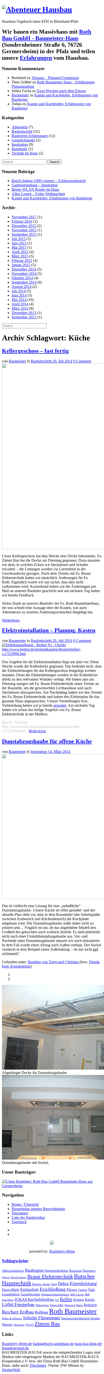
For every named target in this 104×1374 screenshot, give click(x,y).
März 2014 (20, 308)
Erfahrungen (36, 58)
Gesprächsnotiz (23, 140)
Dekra (63, 1283)
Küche (90, 1299)
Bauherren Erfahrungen (30, 136)
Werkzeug (19, 1324)
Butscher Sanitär (41, 1284)
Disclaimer (20, 1213)
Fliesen (72, 1289)
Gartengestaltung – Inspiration (35, 185)
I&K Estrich (77, 1294)
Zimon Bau (47, 1324)
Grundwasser (30, 1294)
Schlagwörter (15, 1260)
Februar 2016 (22, 221)
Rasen (79, 1305)
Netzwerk (70, 1305)
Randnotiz (19, 149)
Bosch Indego (18, 1277)
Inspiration (20, 144)
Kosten (78, 1299)
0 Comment (82, 361)
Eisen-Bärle (10, 1289)
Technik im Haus (25, 153)
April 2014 (20, 304)
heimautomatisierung (55, 1294)
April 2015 (20, 252)
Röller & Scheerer (12, 1318)
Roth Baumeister (73, 1311)
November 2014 (24, 274)
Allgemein (20, 127)
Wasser (7, 1324)
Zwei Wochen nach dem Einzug (61, 91)
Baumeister (20, 95)
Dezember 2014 (24, 269)
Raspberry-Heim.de (17, 1344)
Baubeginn (34, 1270)
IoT (57, 1300)
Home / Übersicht (25, 1204)
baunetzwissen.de (15, 1348)
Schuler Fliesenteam (41, 1317)
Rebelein (90, 1305)
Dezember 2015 (24, 226)
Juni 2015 (19, 243)
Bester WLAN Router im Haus (35, 189)
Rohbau (41, 1312)
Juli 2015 (19, 239)
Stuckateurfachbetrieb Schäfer (80, 1318)
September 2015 (24, 234)
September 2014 (24, 282)
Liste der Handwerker (28, 1217)
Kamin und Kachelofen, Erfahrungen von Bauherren (52, 198)
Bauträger (89, 1270)
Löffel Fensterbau (18, 1304)
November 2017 (24, 217)
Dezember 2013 (24, 313)
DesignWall (11, 1370)
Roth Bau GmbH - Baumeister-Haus (46, 35)
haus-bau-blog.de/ (88, 1344)
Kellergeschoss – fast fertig (35, 351)
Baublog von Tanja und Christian (54, 962)
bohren (6, 1277)
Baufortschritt (22, 131)
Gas (91, 1289)
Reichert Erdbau (18, 1312)
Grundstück (11, 1294)
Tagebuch (19, 1222)
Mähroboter (42, 1305)
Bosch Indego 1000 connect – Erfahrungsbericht (49, 181)
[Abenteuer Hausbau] (37, 9)
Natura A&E (57, 1305)
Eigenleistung (83, 1283)
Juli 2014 (19, 291)
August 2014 (21, 287)
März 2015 (20, 256)
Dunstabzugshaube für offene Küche (47, 741)
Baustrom (75, 1270)
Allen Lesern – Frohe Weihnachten (38, 194)
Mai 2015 (19, 247)
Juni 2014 (19, 295)
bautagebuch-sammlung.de (53, 1344)
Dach (54, 1284)
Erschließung (53, 1289)
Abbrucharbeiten (13, 1270)
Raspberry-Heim (62, 1251)
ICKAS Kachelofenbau (34, 1299)
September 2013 (24, 317)
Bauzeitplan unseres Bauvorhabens (38, 1209)
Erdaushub (29, 1289)
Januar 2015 (21, 265)
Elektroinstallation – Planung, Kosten (48, 630)
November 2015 (24, 230)
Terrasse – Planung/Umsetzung (55, 78)
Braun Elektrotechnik (50, 1276)
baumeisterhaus (56, 1270)
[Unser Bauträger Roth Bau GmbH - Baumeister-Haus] (52, 1186)
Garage (82, 1290)
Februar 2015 (22, 260)
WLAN (30, 1324)
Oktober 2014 (22, 278)
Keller (66, 1299)
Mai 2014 (19, 300)
